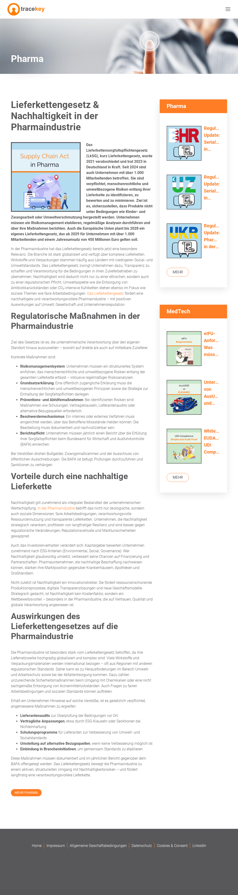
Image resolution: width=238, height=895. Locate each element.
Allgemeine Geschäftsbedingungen (98, 845)
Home (37, 845)
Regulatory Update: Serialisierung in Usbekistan (212, 187)
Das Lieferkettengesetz (105, 293)
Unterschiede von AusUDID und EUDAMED (212, 393)
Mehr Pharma (26, 792)
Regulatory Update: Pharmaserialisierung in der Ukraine (212, 236)
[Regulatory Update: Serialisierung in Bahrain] (184, 144)
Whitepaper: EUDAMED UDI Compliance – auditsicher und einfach (212, 441)
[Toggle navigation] (227, 9)
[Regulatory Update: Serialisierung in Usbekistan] (184, 192)
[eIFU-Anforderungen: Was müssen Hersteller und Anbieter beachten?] (184, 349)
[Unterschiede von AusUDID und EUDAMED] (184, 398)
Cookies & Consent (172, 845)
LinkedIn (199, 845)
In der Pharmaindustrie (56, 508)
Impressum (55, 845)
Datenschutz (142, 845)
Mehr (178, 272)
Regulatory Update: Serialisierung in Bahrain (212, 139)
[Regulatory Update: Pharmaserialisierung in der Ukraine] (184, 241)
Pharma (27, 58)
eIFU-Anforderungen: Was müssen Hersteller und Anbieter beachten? (212, 344)
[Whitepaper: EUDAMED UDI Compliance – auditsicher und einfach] (184, 447)
